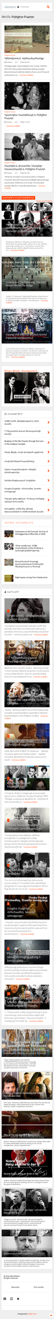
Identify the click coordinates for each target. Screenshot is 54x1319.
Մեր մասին (39, 1287)
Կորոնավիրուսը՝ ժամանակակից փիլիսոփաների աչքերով (23, 1252)
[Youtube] (11, 1299)
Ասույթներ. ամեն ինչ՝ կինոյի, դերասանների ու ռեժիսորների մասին (25, 1002)
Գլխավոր (15, 1287)
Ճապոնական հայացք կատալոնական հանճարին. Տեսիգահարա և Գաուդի (29, 563)
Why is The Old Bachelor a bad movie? (22, 1135)
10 (9, 993)
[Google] (18, 1299)
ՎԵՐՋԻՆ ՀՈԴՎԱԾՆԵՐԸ (19, 522)
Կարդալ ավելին (26, 75)
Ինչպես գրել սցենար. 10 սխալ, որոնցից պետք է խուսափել (24, 957)
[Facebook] (5, 1299)
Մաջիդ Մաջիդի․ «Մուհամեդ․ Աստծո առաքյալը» (21, 912)
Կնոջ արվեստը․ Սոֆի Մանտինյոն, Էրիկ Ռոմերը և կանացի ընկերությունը (23, 227)
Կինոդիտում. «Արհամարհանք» (24, 58)
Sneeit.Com (32, 1314)
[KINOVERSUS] (17, 7)
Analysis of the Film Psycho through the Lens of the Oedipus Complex (26, 700)
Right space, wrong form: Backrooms (31, 577)
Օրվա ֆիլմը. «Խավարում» (21, 370)
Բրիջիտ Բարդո (9, 55)
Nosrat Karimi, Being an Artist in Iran (21, 1174)
